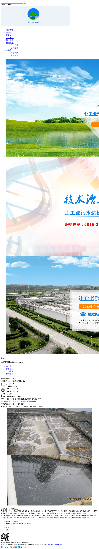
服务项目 (10, 35)
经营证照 (38, 544)
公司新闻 (14, 48)
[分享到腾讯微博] (16, 547)
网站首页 (10, 30)
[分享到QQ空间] (10, 547)
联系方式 (14, 53)
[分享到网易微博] (21, 547)
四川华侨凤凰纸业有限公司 (21, 524)
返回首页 (32, 401)
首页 (14, 401)
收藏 (7, 527)
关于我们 (10, 33)
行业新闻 (14, 45)
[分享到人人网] (18, 547)
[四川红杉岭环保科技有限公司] (35, 26)
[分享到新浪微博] (13, 547)
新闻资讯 (10, 43)
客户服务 (10, 40)
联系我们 (10, 50)
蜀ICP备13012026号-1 (55, 544)
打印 (7, 530)
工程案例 (10, 38)
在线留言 (14, 55)
